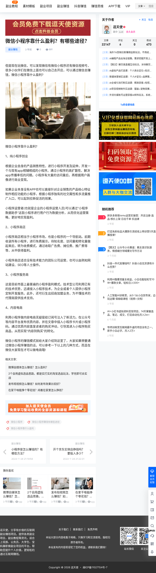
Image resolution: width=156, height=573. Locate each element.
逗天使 (74, 567)
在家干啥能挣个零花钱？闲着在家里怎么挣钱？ (36, 390)
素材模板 (29, 6)
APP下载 (114, 6)
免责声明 (92, 529)
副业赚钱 (63, 6)
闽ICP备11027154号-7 (95, 567)
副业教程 (12, 6)
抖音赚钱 (80, 6)
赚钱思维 (97, 6)
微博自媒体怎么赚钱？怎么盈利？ (28, 367)
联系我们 (78, 529)
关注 (144, 19)
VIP (127, 6)
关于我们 (63, 529)
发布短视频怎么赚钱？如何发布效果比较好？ (35, 383)
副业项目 (46, 6)
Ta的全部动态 (127, 104)
